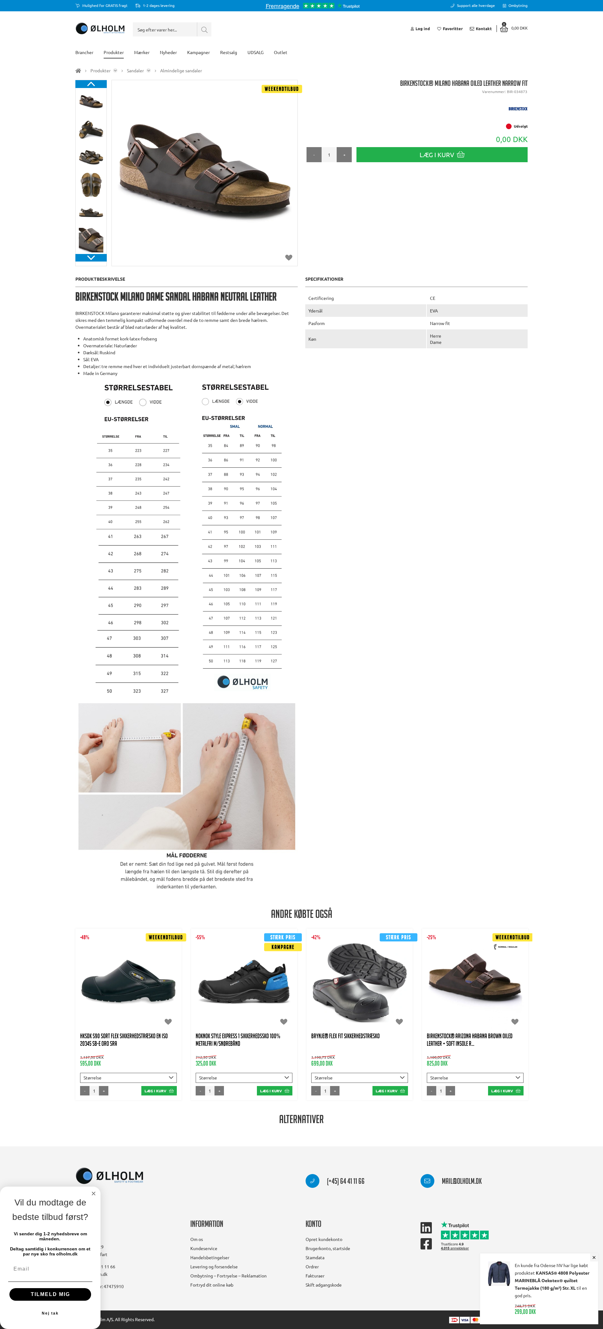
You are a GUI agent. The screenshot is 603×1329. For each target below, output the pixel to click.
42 (90, 991)
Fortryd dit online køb (211, 1285)
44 (120, 991)
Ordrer (312, 1266)
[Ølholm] (109, 1176)
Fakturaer (315, 1275)
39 (151, 978)
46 (151, 991)
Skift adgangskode (324, 1285)
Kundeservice (203, 1248)
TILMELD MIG (50, 1294)
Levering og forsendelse (214, 1266)
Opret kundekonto (324, 1239)
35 (90, 978)
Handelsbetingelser (209, 1257)
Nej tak (50, 1313)
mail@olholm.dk (461, 1182)
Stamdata (315, 1257)
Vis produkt (128, 959)
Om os (196, 1239)
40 (167, 978)
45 (136, 991)
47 (167, 991)
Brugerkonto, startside (328, 1248)
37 (120, 978)
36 (105, 978)
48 (128, 1003)
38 (136, 978)
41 (236, 985)
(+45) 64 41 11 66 (345, 1182)
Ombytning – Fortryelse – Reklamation (228, 1275)
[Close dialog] (93, 1193)
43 (105, 991)
